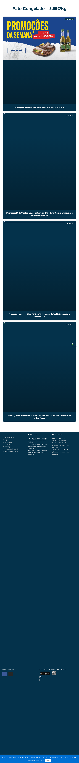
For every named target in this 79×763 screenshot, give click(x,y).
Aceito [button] (48, 760)
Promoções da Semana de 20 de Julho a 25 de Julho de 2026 (39, 107)
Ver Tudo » (31, 442)
